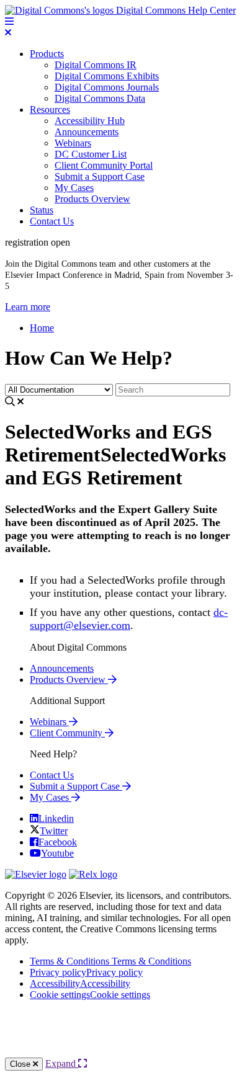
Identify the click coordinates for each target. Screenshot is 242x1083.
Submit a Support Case (100, 176)
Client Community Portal (104, 165)
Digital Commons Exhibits (107, 76)
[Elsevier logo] (35, 874)
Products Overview (92, 199)
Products (47, 53)
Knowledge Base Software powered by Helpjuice (121, 1033)
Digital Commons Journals (107, 87)
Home (42, 328)
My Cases (74, 187)
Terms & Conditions (110, 961)
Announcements (87, 132)
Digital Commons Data (100, 98)
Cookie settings (90, 994)
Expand (61, 1063)
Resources (50, 109)
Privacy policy (86, 972)
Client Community (67, 733)
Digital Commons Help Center (175, 10)
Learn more (27, 306)
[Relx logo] (93, 874)
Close (21, 1064)
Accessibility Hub (90, 120)
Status (41, 210)
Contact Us (52, 221)
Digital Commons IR (96, 65)
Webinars (73, 143)
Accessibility (80, 983)
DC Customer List (91, 154)
